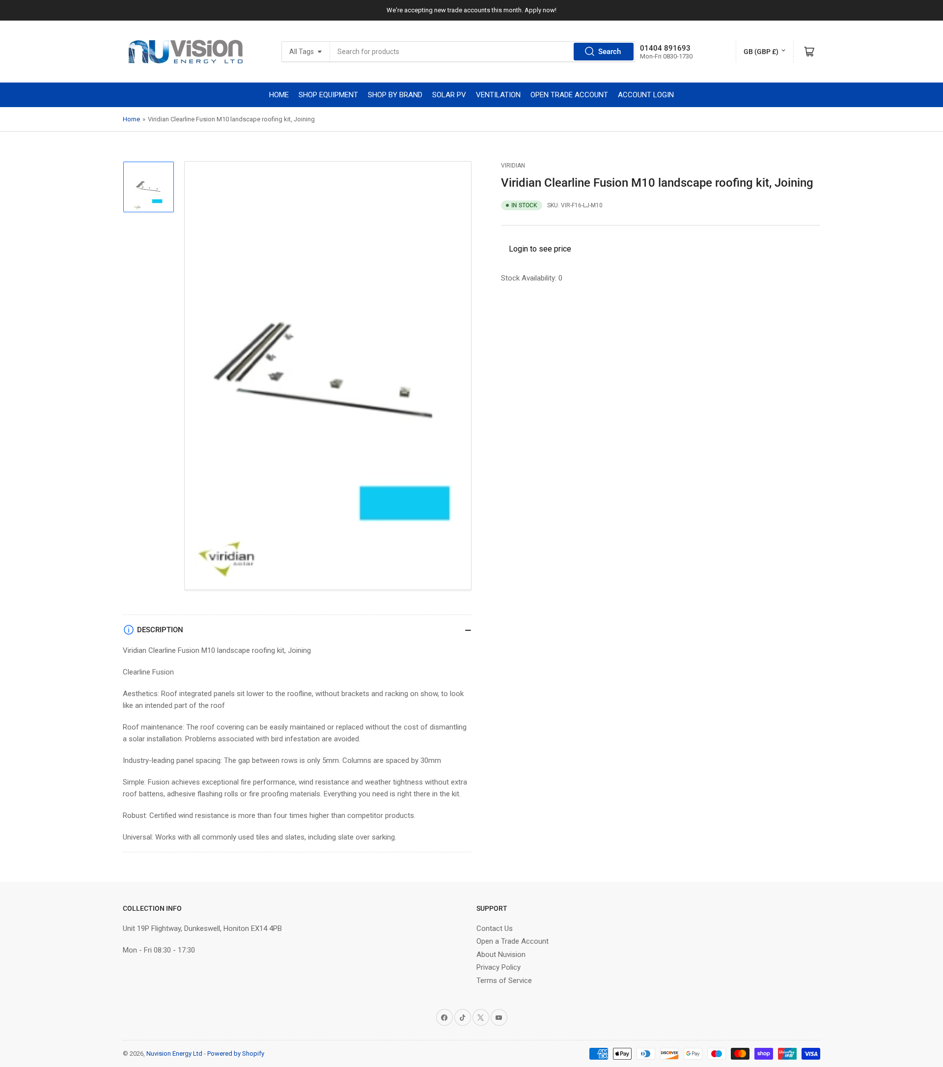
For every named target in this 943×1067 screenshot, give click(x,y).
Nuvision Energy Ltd (174, 1053)
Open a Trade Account (512, 941)
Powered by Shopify (235, 1053)
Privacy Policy (498, 967)
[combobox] (482, 51)
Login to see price (540, 248)
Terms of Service (504, 980)
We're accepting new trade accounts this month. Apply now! (471, 10)
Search (609, 51)
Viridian (513, 165)
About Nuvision (501, 954)
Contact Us (494, 928)
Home (131, 119)
